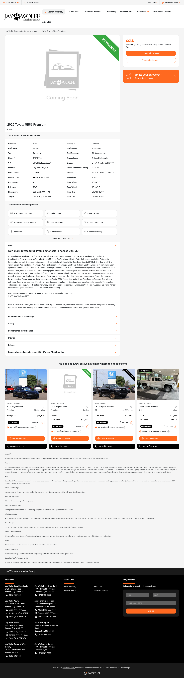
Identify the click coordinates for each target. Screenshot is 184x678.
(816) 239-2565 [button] (45, 653)
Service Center (126, 11)
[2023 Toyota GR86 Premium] (26, 384)
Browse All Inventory (151, 53)
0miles (86, 410)
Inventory (36, 31)
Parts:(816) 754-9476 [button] (17, 638)
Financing (111, 11)
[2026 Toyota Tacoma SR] (158, 384)
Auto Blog (46, 22)
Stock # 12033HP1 (13, 403)
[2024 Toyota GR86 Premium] (70, 384)
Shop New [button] (73, 11)
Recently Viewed (171, 2)
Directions (98, 586)
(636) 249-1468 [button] (15, 656)
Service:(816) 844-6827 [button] (18, 635)
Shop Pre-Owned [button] (93, 11)
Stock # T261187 (145, 403)
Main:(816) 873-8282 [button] (17, 610)
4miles (174, 410)
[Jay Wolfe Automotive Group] (22, 16)
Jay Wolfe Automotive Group (17, 31)
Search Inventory (55, 12)
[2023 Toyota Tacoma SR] (114, 384)
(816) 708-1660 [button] (15, 595)
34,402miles (128, 410)
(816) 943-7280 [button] (33, 2)
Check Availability (19, 438)
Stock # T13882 (100, 403)
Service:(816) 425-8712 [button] (18, 613)
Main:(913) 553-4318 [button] (46, 610)
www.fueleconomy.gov (22, 483)
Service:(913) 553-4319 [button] (47, 613)
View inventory (70, 586)
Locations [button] (141, 11)
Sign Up (151, 611)
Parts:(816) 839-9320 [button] (17, 617)
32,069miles (39, 410)
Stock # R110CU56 (57, 403)
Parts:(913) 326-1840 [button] (47, 617)
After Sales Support (162, 11)
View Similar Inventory (150, 60)
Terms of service (101, 590)
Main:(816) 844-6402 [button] (17, 631)
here (44, 554)
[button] (12, 2)
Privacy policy (70, 590)
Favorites (152, 2)
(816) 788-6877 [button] (45, 634)
